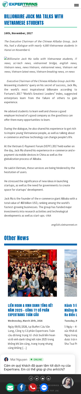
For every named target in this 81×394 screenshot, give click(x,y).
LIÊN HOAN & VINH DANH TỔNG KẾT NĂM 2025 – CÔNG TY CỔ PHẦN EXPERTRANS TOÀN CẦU (30, 310)
